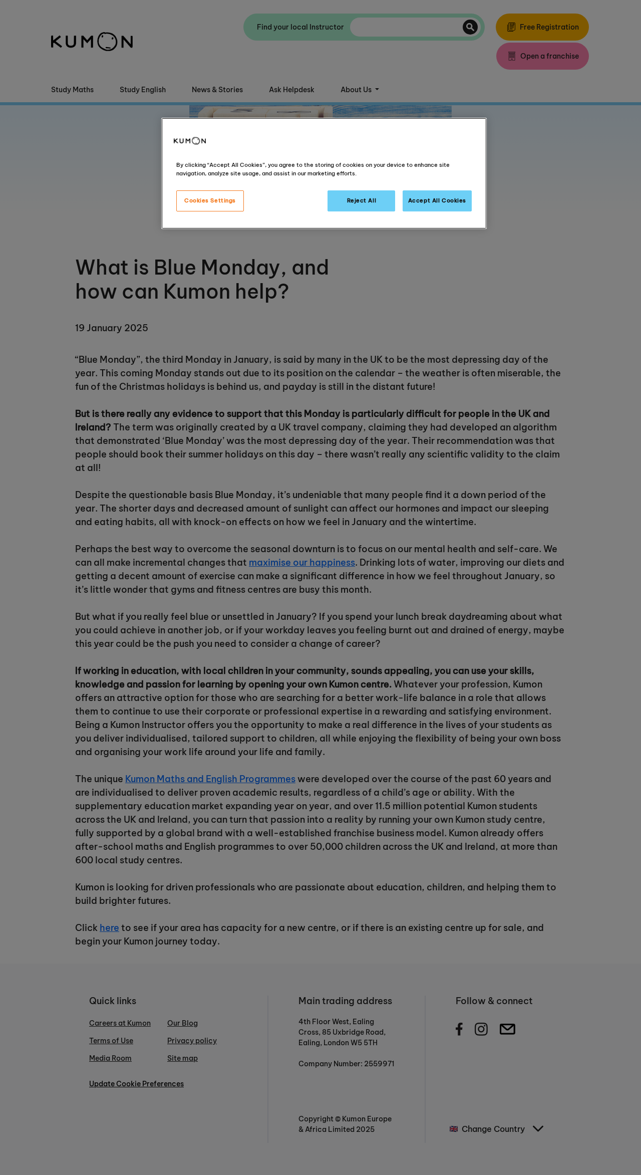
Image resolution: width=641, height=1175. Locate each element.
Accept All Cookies (437, 200)
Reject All (362, 200)
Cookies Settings (210, 200)
